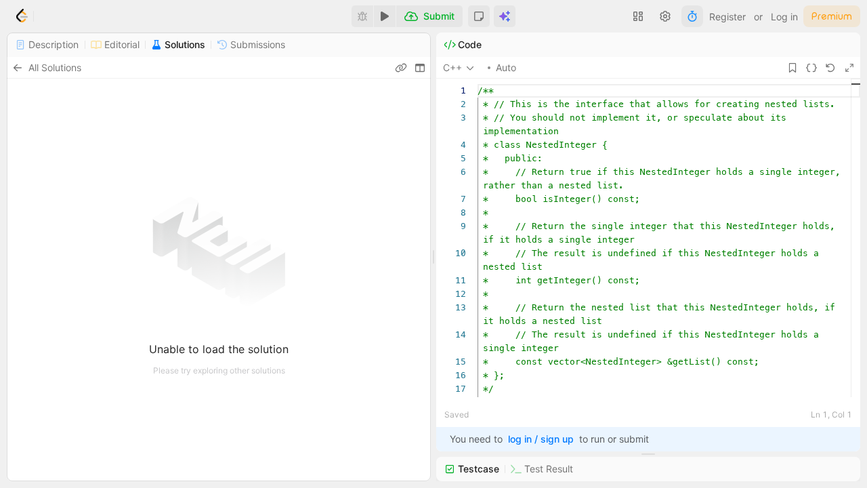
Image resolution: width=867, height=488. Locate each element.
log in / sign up (541, 439)
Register (727, 16)
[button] (479, 16)
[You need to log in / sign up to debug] (362, 16)
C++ (452, 67)
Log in (784, 16)
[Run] (385, 16)
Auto (506, 67)
